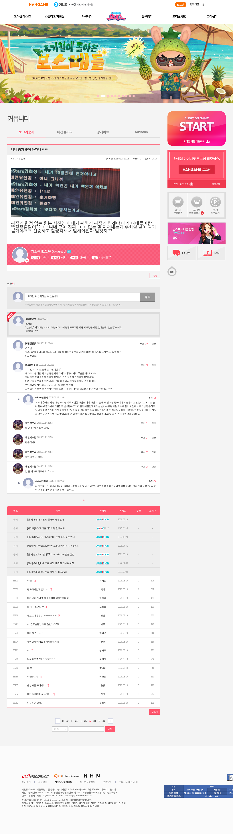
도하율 (102, 606)
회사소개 (26, 782)
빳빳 (102, 589)
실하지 (102, 702)
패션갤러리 (64, 132)
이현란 (102, 676)
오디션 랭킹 (179, 16)
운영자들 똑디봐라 (38, 685)
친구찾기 (147, 16)
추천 (142, 343)
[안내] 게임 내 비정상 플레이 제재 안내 (45, 519)
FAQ (212, 253)
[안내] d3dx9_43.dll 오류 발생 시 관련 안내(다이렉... (51, 563)
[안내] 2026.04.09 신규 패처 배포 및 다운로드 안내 (51, 537)
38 (94, 721)
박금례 (102, 668)
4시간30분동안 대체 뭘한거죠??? (43, 624)
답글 (154, 343)
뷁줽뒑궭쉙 (30, 343)
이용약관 (42, 782)
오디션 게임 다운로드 (196, 141)
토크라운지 (26, 132)
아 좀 (31, 580)
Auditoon (141, 132)
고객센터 (212, 16)
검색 (110, 729)
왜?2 (29, 668)
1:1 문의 (181, 253)
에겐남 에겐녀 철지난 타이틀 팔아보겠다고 (48, 598)
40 (103, 721)
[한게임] (38, 4)
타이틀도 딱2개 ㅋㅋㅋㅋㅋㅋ (41, 659)
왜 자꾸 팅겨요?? (37, 606)
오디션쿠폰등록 (178, 211)
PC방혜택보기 (215, 211)
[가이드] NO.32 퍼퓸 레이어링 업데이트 (46, 528)
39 (99, 721)
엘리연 (102, 633)
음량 (102, 685)
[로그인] (180, 4)
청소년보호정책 (87, 782)
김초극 (21, 158)
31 (63, 721)
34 (76, 721)
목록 (155, 275)
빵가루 (102, 598)
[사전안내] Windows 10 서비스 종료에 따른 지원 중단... (53, 545)
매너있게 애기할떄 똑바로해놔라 (43, 641)
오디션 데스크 (22, 16)
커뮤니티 (87, 16)
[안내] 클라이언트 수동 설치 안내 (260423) (47, 572)
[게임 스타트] (196, 124)
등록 (148, 297)
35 (81, 721)
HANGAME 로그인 (197, 169)
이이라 (102, 659)
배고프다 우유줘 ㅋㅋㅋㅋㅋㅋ (43, 615)
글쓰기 (155, 712)
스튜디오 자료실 (54, 16)
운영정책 (107, 782)
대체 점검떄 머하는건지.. (41, 694)
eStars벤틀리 (31, 364)
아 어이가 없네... (35, 702)
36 (85, 721)
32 (67, 721)
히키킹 (102, 580)
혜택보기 (216, 184)
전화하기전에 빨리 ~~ (39, 589)
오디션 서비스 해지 (128, 782)
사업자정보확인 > (109, 792)
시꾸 (102, 624)
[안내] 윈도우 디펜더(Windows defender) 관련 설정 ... (51, 554)
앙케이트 (103, 132)
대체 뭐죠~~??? (34, 633)
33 (72, 721)
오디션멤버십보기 (194, 211)
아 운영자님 (34, 676)
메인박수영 (30, 422)
